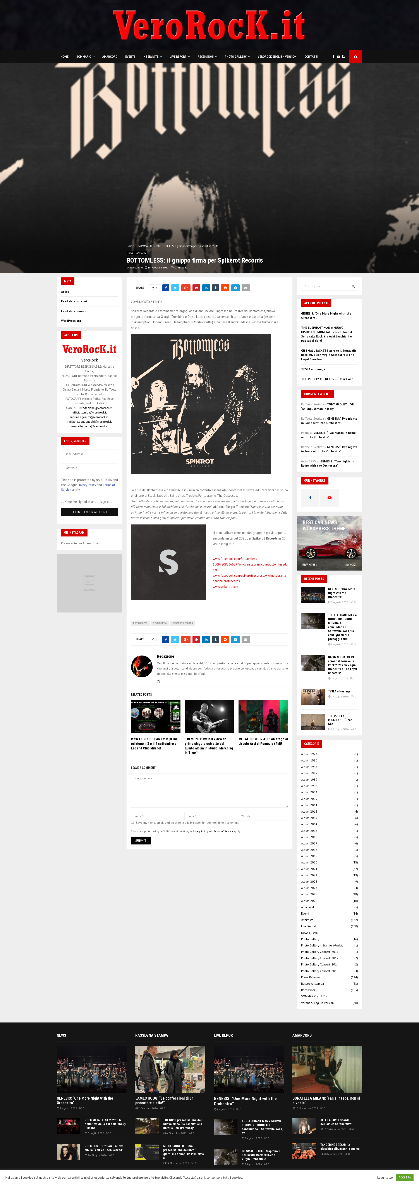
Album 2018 (309, 850)
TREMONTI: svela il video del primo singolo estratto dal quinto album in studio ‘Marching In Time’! (209, 746)
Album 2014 (309, 824)
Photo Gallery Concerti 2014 (319, 964)
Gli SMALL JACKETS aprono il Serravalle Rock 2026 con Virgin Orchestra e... (261, 1155)
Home (65, 57)
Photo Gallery (236, 57)
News (130, 252)
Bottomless (140, 623)
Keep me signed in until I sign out (88, 502)
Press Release (310, 977)
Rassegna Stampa (151, 1035)
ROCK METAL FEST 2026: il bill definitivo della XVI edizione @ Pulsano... (105, 1124)
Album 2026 (309, 901)
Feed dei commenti (75, 311)
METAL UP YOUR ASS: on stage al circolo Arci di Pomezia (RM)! (263, 741)
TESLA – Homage (313, 369)
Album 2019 (309, 856)
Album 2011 (309, 805)
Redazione (136, 267)
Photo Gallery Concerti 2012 (319, 958)
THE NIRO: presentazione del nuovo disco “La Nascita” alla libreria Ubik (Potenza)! (182, 1124)
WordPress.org (71, 321)
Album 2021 (309, 869)
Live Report (178, 57)
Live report (224, 1035)
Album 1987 (309, 773)
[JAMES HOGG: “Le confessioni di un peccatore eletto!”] (170, 1069)
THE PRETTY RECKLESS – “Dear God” (327, 379)
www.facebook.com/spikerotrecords (238, 575)
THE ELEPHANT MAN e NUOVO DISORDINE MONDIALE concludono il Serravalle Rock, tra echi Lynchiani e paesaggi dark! (326, 334)
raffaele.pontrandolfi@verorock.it (89, 422)
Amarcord (109, 57)
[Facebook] (335, 56)
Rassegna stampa (312, 984)
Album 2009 (309, 799)
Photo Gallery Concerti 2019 (319, 971)
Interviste (150, 57)
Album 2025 (309, 894)
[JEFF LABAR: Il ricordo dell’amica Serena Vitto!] (304, 1126)
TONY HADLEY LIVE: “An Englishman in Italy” (327, 406)
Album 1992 (309, 786)
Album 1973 (309, 754)
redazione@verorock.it (96, 408)
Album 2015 (309, 831)
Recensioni (206, 57)
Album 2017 (309, 843)
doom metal (160, 623)
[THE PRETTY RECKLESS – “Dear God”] (313, 722)
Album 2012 (309, 811)
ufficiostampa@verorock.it (89, 412)
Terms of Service (223, 831)
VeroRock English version (277, 57)
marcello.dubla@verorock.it (89, 426)
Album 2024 (309, 888)
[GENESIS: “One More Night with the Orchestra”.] (313, 595)
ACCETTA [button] (405, 1177)
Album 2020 (309, 862)
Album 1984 (309, 767)
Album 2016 (309, 837)
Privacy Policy (200, 831)
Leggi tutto (385, 1178)
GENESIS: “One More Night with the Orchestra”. (341, 593)
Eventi (130, 57)
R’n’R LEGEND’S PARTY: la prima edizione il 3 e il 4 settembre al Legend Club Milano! (154, 743)
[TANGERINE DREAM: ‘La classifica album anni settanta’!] (304, 1151)
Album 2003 (309, 792)
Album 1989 (309, 780)
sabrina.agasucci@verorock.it (89, 417)
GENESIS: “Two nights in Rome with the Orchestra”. (329, 421)
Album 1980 (309, 760)
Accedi (65, 292)
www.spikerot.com (225, 587)
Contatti (311, 57)
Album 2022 (309, 875)
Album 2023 (309, 882)
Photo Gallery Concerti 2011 (319, 952)
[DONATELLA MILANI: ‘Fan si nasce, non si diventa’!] (327, 1069)
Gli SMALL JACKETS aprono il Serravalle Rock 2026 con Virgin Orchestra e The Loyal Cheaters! (329, 355)
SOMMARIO (83, 57)
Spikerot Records (182, 623)
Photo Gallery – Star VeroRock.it (322, 945)
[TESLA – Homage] (313, 697)
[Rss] (344, 56)
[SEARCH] (353, 286)
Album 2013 (309, 818)
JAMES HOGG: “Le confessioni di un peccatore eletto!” (164, 1100)
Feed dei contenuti (74, 301)
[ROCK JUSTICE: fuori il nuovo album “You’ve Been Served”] (68, 1152)
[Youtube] (339, 56)
